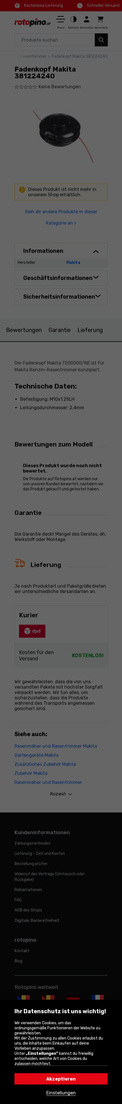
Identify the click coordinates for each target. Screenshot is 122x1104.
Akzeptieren (61, 1079)
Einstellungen (61, 1093)
